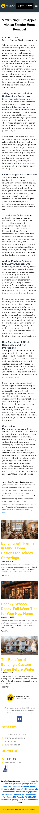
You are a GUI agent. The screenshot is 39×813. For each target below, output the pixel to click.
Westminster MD (22, 792)
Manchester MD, (8, 792)
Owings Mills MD (29, 784)
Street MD (9, 794)
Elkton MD (32, 797)
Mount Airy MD (30, 786)
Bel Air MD (18, 784)
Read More (5, 575)
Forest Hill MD (8, 784)
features (13, 40)
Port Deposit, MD (9, 797)
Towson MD (7, 786)
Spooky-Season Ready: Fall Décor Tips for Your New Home (19, 609)
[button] (36, 6)
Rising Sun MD (19, 800)
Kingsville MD (19, 794)
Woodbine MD (18, 786)
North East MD (6, 800)
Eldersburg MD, (19, 789)
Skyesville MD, (7, 789)
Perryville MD (22, 797)
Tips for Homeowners (27, 40)
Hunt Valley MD (31, 794)
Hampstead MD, (31, 789)
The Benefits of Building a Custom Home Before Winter (17, 664)
